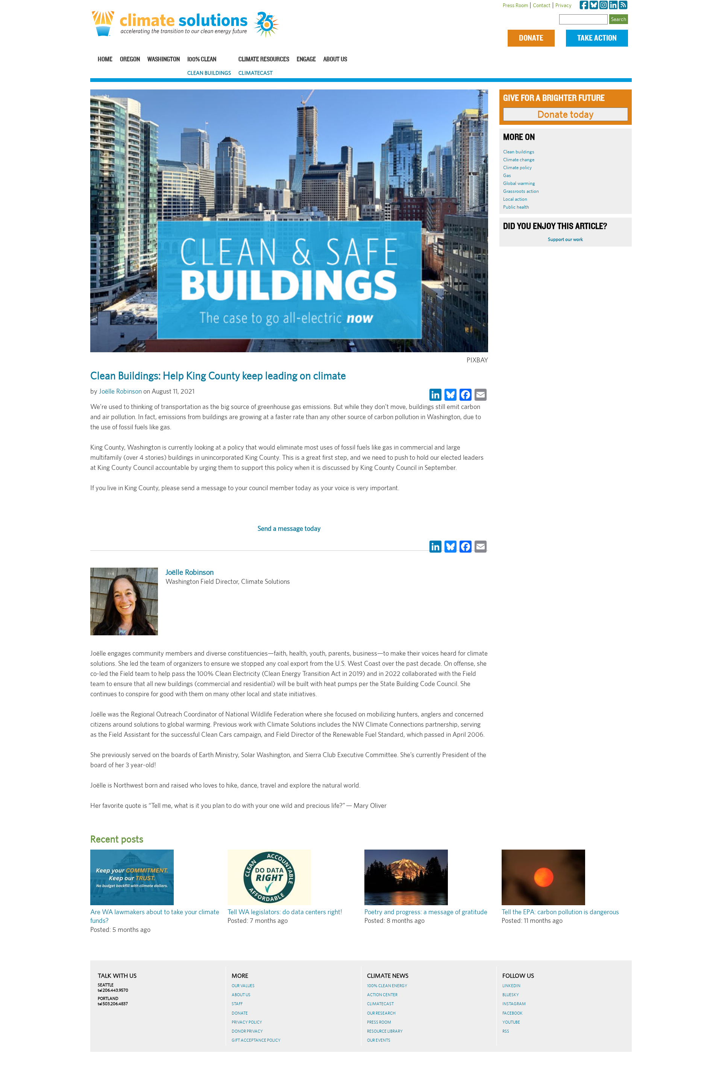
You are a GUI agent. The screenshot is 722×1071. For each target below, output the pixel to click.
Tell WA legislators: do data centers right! (285, 912)
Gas (507, 175)
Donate (531, 38)
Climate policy (517, 167)
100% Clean (201, 59)
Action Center (382, 994)
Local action (515, 199)
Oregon (130, 59)
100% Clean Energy (387, 985)
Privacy (563, 5)
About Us (335, 59)
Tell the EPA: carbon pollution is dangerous (560, 912)
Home (105, 59)
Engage (306, 59)
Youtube (511, 1022)
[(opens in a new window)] (584, 5)
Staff (237, 1003)
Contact (542, 5)
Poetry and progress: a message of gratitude (425, 912)
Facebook (512, 1013)
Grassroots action (521, 191)
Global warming (519, 183)
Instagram (514, 1003)
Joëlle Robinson (120, 391)
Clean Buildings (209, 73)
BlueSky (510, 994)
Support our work (565, 239)
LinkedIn (511, 985)
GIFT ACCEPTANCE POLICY (256, 1040)
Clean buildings (518, 152)
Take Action (597, 38)
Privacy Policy (247, 1022)
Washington (163, 59)
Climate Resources (263, 59)
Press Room (515, 5)
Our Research (381, 1013)
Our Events (378, 1040)
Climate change (518, 159)
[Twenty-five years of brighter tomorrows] (269, 25)
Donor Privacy (247, 1031)
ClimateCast (255, 73)
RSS (505, 1031)
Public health (516, 207)
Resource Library (385, 1031)
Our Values (243, 985)
